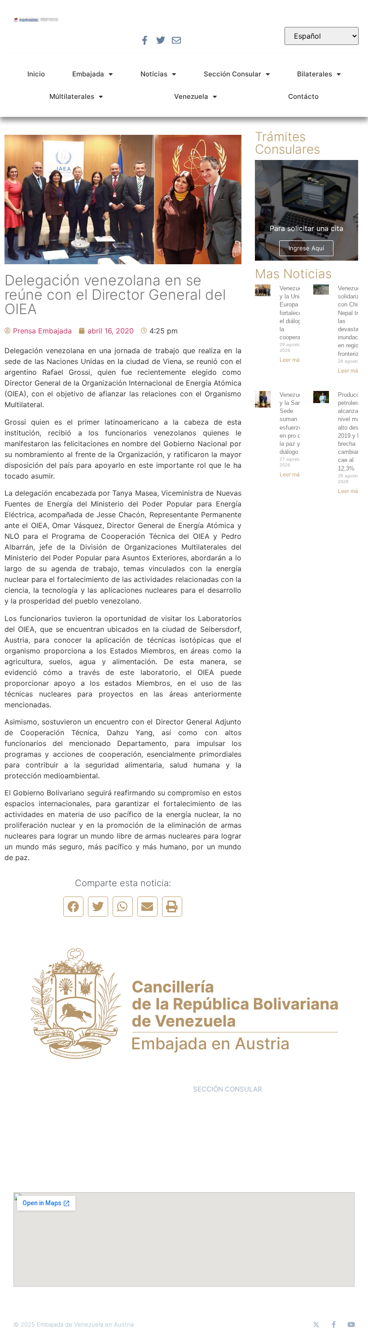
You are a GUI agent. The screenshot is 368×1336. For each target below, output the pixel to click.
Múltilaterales (71, 96)
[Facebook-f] (144, 40)
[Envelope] (176, 40)
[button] (73, 907)
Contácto (303, 96)
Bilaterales (314, 74)
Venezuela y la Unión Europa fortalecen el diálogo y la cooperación (295, 313)
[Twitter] (160, 40)
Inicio (36, 74)
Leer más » (293, 359)
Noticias (153, 74)
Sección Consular (232, 74)
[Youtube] (351, 1324)
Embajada (88, 74)
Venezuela (191, 96)
